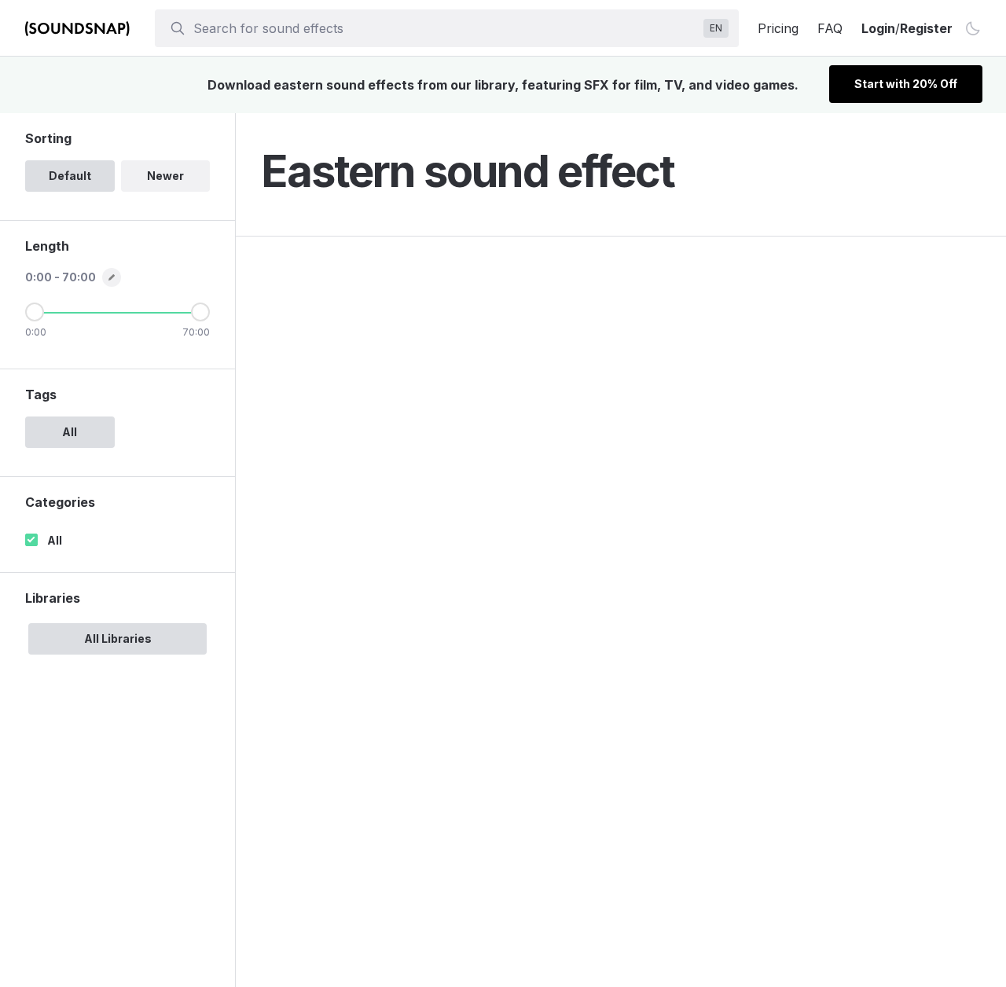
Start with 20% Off (905, 83)
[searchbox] (445, 28)
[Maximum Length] (200, 312)
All (54, 540)
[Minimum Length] (34, 312)
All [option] (69, 431)
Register (926, 28)
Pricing (778, 28)
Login (878, 28)
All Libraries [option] (118, 638)
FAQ (830, 28)
